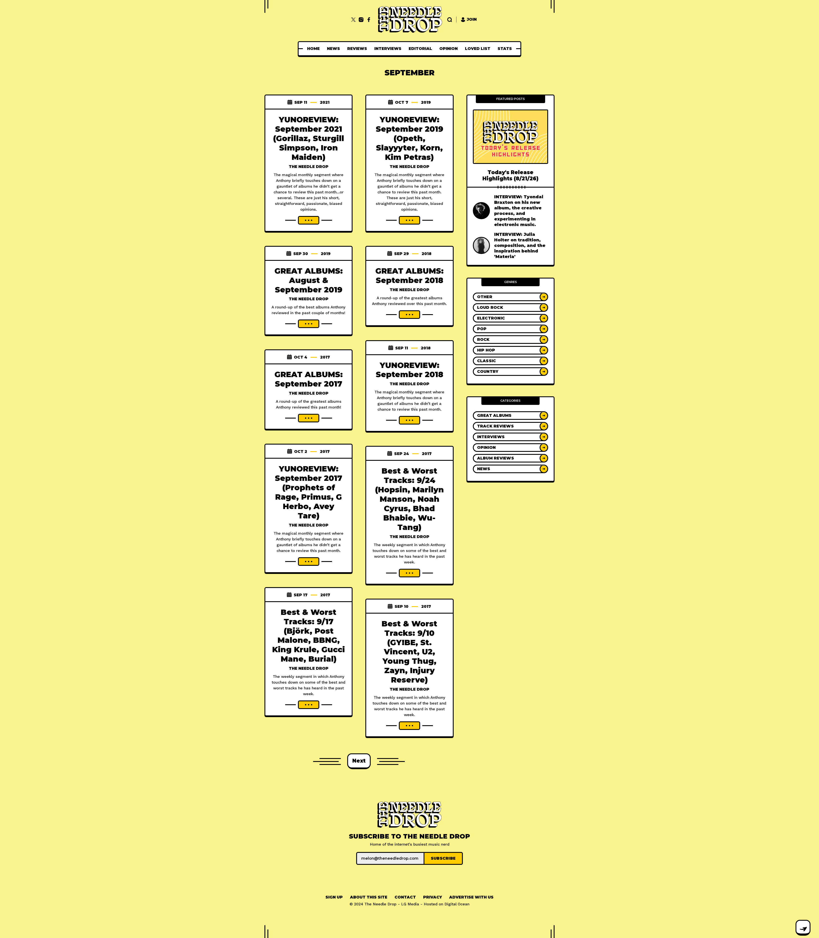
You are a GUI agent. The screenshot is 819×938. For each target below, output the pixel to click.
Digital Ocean (456, 904)
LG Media (410, 904)
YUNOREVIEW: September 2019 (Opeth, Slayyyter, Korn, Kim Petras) (409, 138)
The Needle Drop (308, 166)
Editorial (420, 48)
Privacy (432, 897)
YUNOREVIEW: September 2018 (409, 369)
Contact (405, 897)
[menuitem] (313, 48)
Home (313, 48)
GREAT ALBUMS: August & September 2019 (308, 280)
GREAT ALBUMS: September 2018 (409, 275)
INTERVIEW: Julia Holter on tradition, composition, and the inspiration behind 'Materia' (519, 245)
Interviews (387, 48)
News (333, 48)
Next (359, 761)
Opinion (448, 48)
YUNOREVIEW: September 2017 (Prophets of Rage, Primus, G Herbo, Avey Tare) (308, 492)
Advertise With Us (471, 897)
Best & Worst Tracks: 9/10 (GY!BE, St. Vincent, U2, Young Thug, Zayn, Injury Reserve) (409, 651)
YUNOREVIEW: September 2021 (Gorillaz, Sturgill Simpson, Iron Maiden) (308, 138)
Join (472, 19)
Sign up (334, 897)
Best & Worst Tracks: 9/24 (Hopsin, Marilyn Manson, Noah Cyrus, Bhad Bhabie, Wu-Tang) (409, 499)
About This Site (368, 897)
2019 (426, 102)
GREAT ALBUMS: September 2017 (308, 379)
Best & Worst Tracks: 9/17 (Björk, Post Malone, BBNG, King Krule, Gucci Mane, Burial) (308, 635)
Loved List (477, 48)
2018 (426, 253)
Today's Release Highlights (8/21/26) (510, 175)
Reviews (357, 48)
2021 (325, 102)
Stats (505, 48)
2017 (325, 357)
